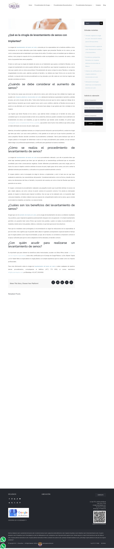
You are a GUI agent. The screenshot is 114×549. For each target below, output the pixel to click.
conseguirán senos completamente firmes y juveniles (24, 123)
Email (104, 543)
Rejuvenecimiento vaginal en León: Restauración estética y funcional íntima (93, 49)
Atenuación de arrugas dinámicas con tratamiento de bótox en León (93, 85)
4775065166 (102, 508)
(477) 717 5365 (102, 507)
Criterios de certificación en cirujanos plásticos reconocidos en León (93, 74)
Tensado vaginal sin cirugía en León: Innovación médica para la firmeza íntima (93, 38)
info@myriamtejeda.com (15, 272)
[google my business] (18, 509)
